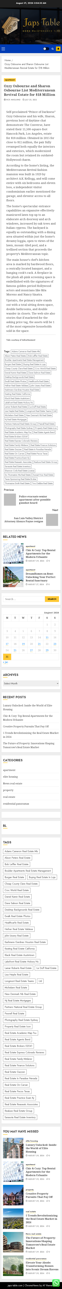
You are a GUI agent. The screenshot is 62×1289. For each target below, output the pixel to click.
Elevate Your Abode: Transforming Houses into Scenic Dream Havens (42, 1266)
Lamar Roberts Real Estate (16, 406)
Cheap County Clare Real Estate (19, 368)
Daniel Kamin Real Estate (15, 372)
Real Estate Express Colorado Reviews (21, 440)
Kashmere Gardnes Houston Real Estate (22, 389)
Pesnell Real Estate (46, 423)
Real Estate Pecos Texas (37, 453)
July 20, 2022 (31, 100)
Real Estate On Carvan (14, 453)
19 (23, 644)
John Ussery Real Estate (40, 385)
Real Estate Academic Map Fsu (18, 432)
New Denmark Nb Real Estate (39, 415)
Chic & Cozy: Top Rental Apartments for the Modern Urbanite (40, 554)
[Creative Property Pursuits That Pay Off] (13, 1195)
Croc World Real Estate (45, 368)
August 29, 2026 (36, 561)
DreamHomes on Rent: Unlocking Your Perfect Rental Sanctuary (40, 577)
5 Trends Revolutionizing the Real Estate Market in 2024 (42, 1219)
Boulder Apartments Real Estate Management (24, 360)
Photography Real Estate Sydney (19, 428)
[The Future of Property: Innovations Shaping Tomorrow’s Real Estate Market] (13, 1242)
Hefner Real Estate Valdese (16, 385)
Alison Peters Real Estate (15, 355)
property (8, 790)
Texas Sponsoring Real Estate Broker (20, 479)
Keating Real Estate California (17, 394)
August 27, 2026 (36, 584)
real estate (9, 797)
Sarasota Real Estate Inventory (18, 466)
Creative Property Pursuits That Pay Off (26, 726)
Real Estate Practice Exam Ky (17, 457)
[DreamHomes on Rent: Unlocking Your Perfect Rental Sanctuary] (13, 577)
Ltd (55, 411)
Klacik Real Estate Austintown (17, 398)
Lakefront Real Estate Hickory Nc (19, 402)
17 (7, 644)
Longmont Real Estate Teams (38, 411)
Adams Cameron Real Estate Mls (26, 351)
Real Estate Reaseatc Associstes (18, 462)
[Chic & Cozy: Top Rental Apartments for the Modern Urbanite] (13, 553)
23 (55, 644)
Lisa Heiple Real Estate (14, 411)
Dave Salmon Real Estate (39, 372)
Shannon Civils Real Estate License (19, 470)
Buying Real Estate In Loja (34, 364)
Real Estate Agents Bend (44, 432)
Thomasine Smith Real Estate (17, 483)
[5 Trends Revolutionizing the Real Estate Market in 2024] (13, 1218)
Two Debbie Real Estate (42, 483)
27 (31, 650)
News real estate (12, 783)
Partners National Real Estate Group (20, 423)
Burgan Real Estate (13, 364)
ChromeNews (32, 1285)
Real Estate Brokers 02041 (16, 436)
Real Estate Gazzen (13, 449)
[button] (3, 48)
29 (47, 650)
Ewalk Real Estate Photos (15, 381)
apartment (10, 79)
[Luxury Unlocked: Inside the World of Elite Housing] (13, 1148)
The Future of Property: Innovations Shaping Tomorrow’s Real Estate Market (41, 1243)
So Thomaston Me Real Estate (18, 474)
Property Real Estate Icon (46, 428)
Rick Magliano (13, 100)
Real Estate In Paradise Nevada (37, 449)
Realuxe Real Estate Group (45, 462)
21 (39, 644)
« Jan (5, 662)
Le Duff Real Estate (38, 406)
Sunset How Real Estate (43, 474)
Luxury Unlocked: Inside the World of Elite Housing (41, 1148)
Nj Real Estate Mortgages (15, 419)
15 (47, 637)
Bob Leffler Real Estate (38, 355)
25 (15, 650)
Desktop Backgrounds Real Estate (19, 377)
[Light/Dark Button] (46, 48)
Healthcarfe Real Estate (38, 381)
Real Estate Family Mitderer (16, 445)
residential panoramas (16, 803)
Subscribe (58, 48)
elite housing (10, 776)
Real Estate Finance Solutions (43, 445)
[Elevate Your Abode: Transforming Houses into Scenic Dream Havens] (13, 1265)
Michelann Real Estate (14, 415)
